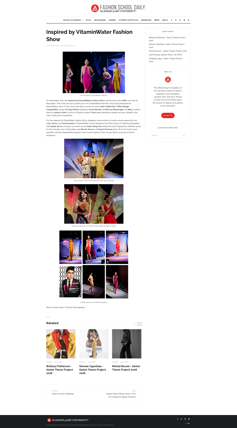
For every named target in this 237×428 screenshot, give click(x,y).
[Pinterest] (184, 20)
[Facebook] (172, 20)
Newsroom (146, 20)
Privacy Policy (109, 425)
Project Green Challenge (63, 392)
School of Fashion (72, 20)
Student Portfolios (128, 20)
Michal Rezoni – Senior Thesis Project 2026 (126, 368)
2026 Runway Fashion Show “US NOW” (165, 55)
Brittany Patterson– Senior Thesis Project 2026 (59, 370)
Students (49, 362)
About (165, 20)
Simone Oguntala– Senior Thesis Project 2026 (92, 370)
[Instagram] (180, 20)
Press (156, 20)
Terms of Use (97, 425)
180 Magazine (100, 20)
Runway (112, 20)
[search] (184, 135)
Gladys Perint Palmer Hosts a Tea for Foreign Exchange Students (121, 394)
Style (88, 20)
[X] (176, 20)
